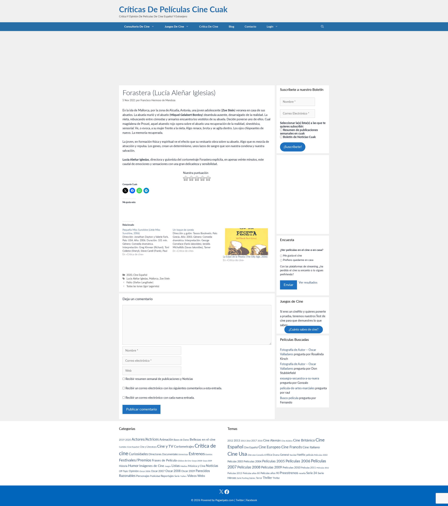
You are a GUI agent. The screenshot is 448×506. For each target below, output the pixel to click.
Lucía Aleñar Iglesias (137, 278)
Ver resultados (308, 282)
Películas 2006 (298, 461)
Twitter (240, 500)
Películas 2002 (321, 455)
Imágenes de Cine (151, 466)
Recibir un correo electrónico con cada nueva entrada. (159, 397)
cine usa (251, 455)
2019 (122, 440)
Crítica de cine (208, 26)
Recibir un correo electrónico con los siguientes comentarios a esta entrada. (173, 388)
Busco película (289, 398)
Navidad (293, 455)
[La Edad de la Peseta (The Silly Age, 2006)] (246, 241)
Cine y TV (165, 446)
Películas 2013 (234, 473)
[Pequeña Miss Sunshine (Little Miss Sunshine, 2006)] (147, 242)
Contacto (250, 26)
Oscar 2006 (144, 471)
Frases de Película (164, 460)
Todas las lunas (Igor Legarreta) (143, 286)
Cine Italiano (311, 447)
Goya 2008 (197, 461)
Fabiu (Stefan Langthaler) (140, 282)
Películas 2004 (252, 461)
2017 (254, 441)
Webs (201, 476)
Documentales (170, 454)
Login (270, 26)
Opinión (134, 471)
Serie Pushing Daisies (246, 478)
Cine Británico (304, 440)
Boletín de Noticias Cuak (299, 137)
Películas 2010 (291, 467)
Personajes (142, 476)
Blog (231, 26)
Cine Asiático (286, 441)
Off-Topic (123, 471)
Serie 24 (311, 473)
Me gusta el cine (292, 255)
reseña (302, 473)
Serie (177, 476)
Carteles (122, 447)
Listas (176, 466)
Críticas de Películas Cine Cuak (173, 10)
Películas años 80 (251, 473)
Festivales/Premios (135, 460)
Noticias (212, 466)
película (309, 455)
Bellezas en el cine (202, 439)
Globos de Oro (184, 461)
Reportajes (167, 476)
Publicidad (155, 476)
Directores (155, 454)
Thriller (267, 477)
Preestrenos (289, 473)
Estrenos (197, 454)
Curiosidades (138, 454)
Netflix (301, 454)
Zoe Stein (165, 278)
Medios (183, 466)
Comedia (260, 455)
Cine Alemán (272, 440)
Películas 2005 (273, 461)
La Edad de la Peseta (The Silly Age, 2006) (245, 257)
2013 (237, 440)
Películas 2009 (271, 467)
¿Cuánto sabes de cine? (303, 329)
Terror (259, 478)
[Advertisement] (224, 57)
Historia (123, 466)
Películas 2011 (308, 468)
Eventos (208, 455)
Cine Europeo (269, 447)
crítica (268, 454)
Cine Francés (291, 447)
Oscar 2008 (173, 471)
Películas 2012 (323, 468)
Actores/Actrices (145, 439)
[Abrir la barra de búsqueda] (322, 26)
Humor (133, 466)
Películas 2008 (248, 467)
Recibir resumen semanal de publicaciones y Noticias (159, 378)
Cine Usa (237, 454)
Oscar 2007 (158, 471)
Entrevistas (183, 455)
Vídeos (192, 476)
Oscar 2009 (188, 471)
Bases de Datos (181, 440)
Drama (276, 455)
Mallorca (153, 278)
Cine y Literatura (148, 447)
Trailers (183, 476)
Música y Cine (196, 466)
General (284, 455)
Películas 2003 (235, 461)
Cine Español (140, 275)
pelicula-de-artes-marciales (297, 388)
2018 (260, 441)
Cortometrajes (184, 446)
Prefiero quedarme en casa (298, 260)
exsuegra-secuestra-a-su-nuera (299, 378)
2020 (129, 275)
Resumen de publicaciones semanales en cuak (299, 132)
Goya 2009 (207, 461)
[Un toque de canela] (198, 240)
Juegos (168, 466)
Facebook (251, 500)
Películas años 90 (270, 473)
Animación (166, 439)
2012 (230, 441)
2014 (248, 441)
